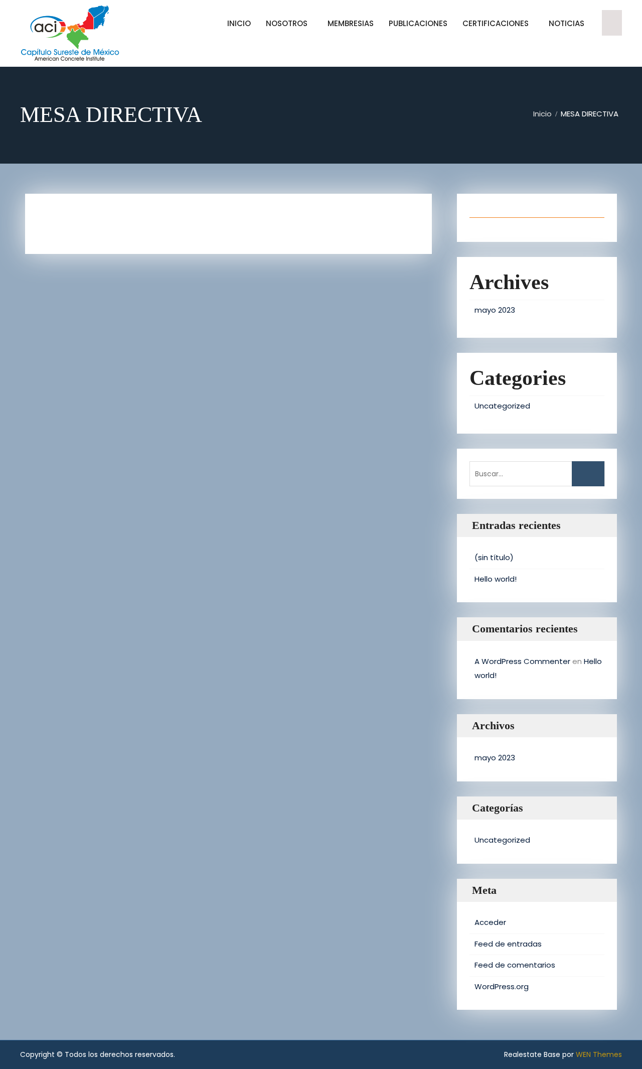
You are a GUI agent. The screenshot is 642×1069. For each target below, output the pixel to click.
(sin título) (494, 557)
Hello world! (495, 579)
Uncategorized (502, 405)
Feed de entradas (508, 944)
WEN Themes (599, 1054)
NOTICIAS (566, 23)
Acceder (490, 922)
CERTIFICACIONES (495, 23)
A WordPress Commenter (522, 661)
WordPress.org (501, 986)
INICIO (239, 23)
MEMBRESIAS (351, 23)
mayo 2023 (494, 310)
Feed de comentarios (514, 965)
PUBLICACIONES (418, 23)
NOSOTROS (286, 23)
